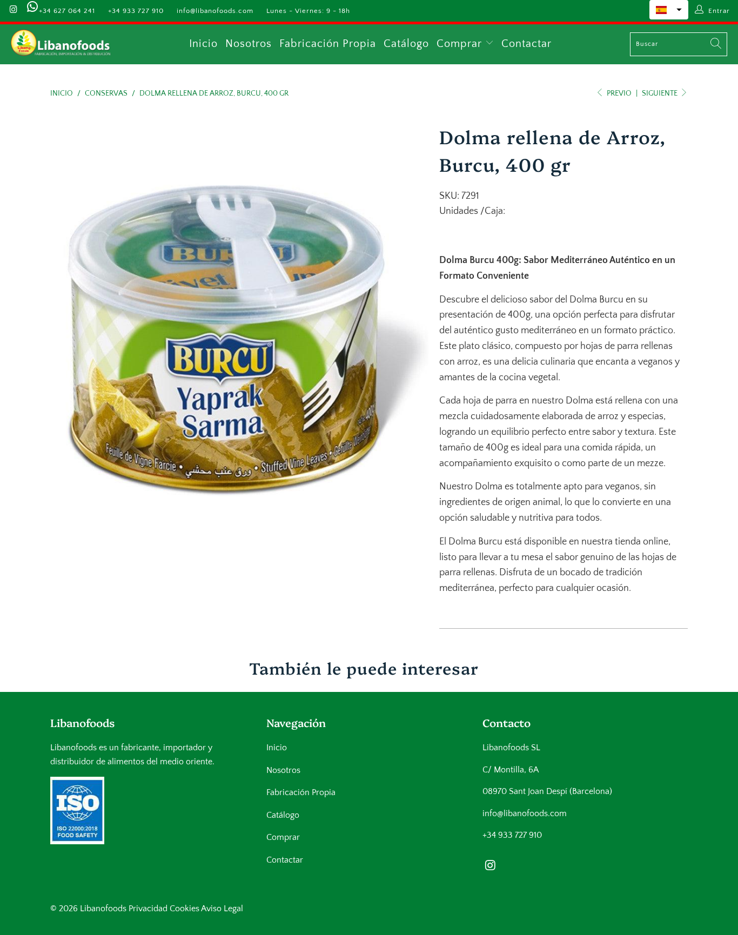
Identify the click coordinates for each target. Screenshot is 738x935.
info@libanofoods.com (215, 11)
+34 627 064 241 (67, 11)
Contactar (526, 44)
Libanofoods (103, 908)
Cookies (184, 908)
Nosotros (248, 44)
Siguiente (660, 93)
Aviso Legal (222, 908)
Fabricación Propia (327, 44)
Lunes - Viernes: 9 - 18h (308, 11)
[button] (668, 9)
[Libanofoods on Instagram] (13, 11)
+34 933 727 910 (136, 11)
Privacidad (148, 908)
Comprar (461, 44)
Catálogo (406, 44)
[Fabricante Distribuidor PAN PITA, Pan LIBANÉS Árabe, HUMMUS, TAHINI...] (61, 44)
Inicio (203, 44)
